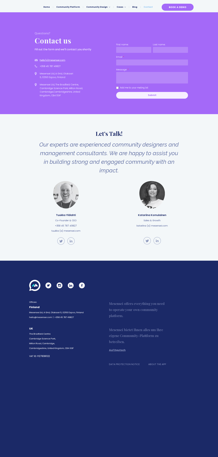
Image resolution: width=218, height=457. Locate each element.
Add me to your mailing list (134, 87)
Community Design (97, 7)
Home (46, 7)
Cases (120, 7)
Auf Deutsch (117, 350)
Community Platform (68, 7)
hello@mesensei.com (40, 317)
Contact (148, 7)
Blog (134, 7)
